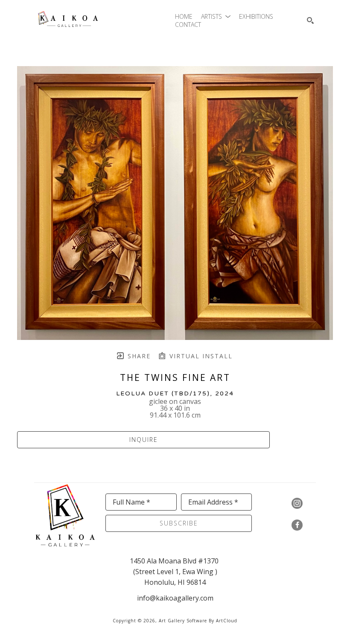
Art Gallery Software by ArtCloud (198, 621)
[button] (215, 16)
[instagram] (297, 503)
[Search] (310, 20)
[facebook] (297, 525)
